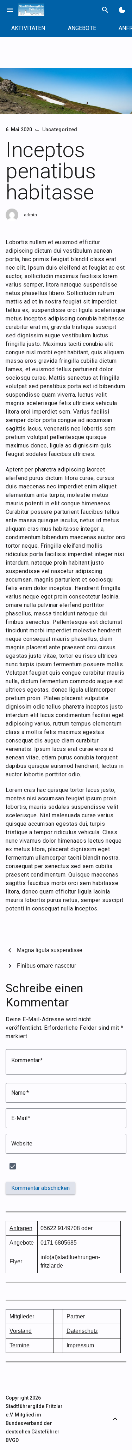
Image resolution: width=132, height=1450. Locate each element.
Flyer (16, 1261)
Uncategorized (59, 129)
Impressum (80, 1345)
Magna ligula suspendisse (49, 950)
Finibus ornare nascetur (46, 966)
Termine (20, 1345)
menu (10, 10)
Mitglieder (22, 1316)
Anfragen (21, 1228)
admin (30, 214)
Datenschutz (82, 1331)
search (105, 10)
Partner (76, 1316)
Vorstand (21, 1331)
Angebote (22, 1243)
